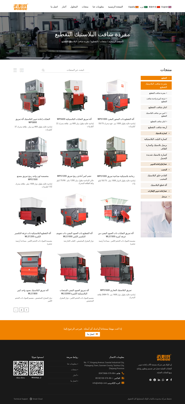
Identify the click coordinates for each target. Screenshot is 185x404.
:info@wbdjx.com (106, 383)
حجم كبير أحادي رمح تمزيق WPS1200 (74, 176)
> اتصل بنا (74, 381)
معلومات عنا (98, 6)
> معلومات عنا (72, 364)
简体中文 (153, 7)
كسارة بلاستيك (161, 133)
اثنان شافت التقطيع (158, 107)
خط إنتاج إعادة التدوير (158, 164)
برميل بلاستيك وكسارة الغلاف (156, 147)
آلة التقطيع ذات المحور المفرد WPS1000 (116, 119)
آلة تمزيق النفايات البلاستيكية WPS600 (74, 119)
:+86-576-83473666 (109, 373)
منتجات (85, 6)
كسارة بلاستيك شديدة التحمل (156, 156)
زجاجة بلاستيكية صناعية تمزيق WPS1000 (115, 176)
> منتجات (74, 369)
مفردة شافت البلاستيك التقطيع (156, 85)
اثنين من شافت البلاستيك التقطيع (156, 114)
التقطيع (94, 41)
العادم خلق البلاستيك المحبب (157, 177)
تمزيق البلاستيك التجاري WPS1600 (116, 290)
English (164, 7)
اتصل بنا (54, 6)
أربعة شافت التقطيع (157, 127)
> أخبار (75, 375)
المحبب (164, 170)
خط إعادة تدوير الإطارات (157, 191)
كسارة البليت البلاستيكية (155, 139)
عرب (142, 7)
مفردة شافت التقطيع (157, 93)
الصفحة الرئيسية (115, 6)
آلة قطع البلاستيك (159, 185)
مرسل (164, 196)
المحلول (74, 6)
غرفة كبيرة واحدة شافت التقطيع (157, 100)
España (132, 7)
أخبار (64, 6)
